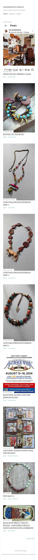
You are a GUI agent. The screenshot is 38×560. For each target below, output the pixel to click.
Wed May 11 (8, 496)
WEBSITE (12, 14)
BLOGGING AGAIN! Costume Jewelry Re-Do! (16, 396)
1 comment (11, 207)
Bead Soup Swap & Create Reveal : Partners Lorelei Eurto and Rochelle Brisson (18, 525)
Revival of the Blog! (13, 134)
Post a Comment (13, 456)
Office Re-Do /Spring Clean (17, 74)
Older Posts (30, 538)
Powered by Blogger (21, 550)
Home (5, 14)
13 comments (12, 137)
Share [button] (4, 77)
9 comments (11, 530)
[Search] (34, 3)
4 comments (11, 77)
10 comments (12, 400)
